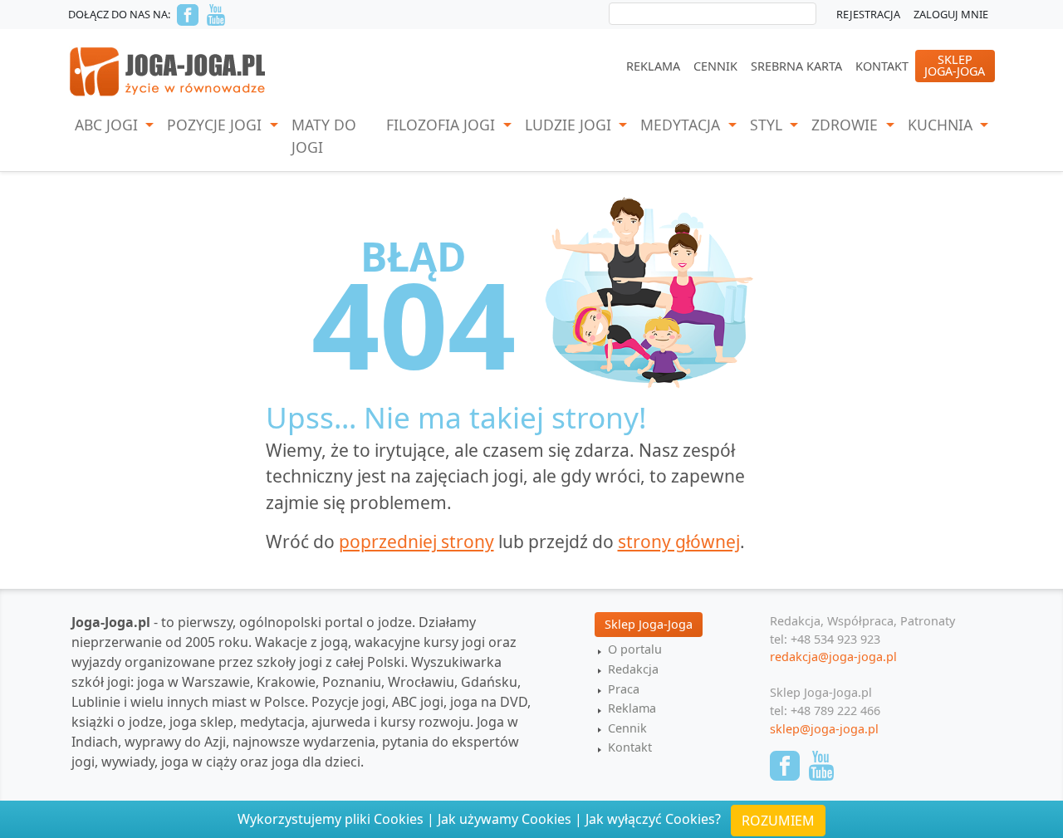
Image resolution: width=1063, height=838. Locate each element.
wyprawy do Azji (175, 742)
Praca (623, 689)
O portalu (635, 649)
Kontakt (882, 66)
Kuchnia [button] (942, 125)
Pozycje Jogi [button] (216, 125)
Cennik (715, 66)
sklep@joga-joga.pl (824, 729)
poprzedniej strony (416, 541)
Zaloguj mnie (951, 14)
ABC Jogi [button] (108, 125)
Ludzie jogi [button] (570, 125)
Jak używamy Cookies (504, 819)
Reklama (653, 66)
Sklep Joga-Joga (649, 624)
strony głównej (679, 541)
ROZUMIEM (778, 820)
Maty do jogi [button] (323, 135)
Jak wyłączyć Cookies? (653, 819)
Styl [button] (768, 125)
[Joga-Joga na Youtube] (216, 15)
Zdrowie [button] (846, 125)
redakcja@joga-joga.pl (833, 656)
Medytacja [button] (682, 125)
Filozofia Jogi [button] (442, 125)
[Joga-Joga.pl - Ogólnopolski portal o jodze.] (168, 70)
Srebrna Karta (796, 66)
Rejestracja (868, 14)
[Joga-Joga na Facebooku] (187, 15)
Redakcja (633, 669)
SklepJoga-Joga (954, 65)
